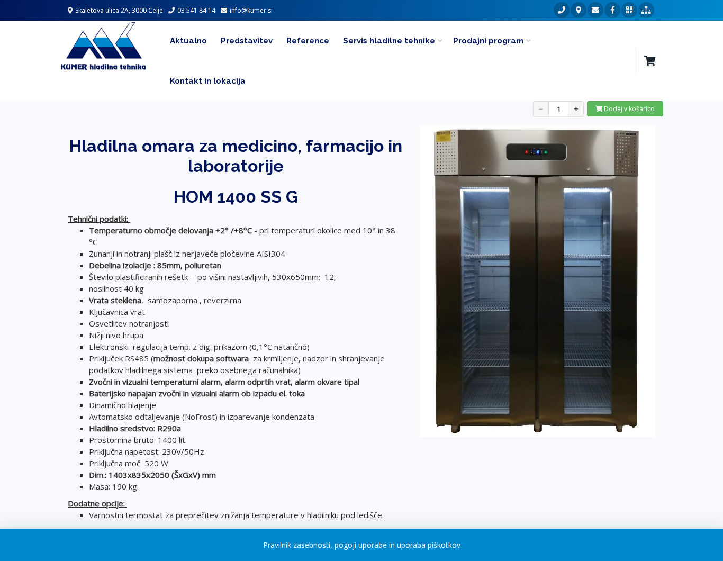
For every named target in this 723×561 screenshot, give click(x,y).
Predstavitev (247, 41)
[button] (649, 61)
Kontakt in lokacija (208, 81)
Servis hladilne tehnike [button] (389, 41)
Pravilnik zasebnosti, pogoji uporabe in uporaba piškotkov (361, 545)
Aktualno (188, 41)
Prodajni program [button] (488, 41)
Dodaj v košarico (628, 108)
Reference (307, 41)
